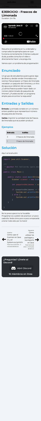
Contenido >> (33, 6)
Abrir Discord (24, 268)
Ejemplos (7, 127)
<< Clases (5, 6)
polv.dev (11, 2)
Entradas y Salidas (18, 103)
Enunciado (11, 70)
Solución (9, 148)
